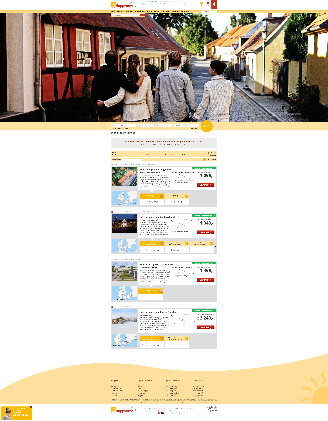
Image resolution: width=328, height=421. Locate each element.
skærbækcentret (153, 307)
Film (112, 392)
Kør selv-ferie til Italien (171, 385)
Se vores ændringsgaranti (199, 392)
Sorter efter (116, 160)
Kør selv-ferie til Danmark (172, 393)
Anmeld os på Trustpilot (198, 385)
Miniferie (140, 387)
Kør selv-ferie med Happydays (152, 1)
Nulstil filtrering (211, 155)
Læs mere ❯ (206, 184)
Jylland (128, 164)
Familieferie (141, 397)
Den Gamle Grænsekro (156, 212)
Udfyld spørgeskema (197, 393)
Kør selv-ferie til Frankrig (171, 388)
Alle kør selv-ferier (116, 385)
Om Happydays (147, 4)
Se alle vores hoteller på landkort (120, 128)
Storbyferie (141, 395)
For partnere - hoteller (117, 390)
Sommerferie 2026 (143, 390)
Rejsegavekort (168, 4)
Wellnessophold (142, 393)
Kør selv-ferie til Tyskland (172, 390)
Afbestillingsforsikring (197, 395)
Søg (207, 126)
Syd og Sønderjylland (136, 164)
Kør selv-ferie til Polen (171, 395)
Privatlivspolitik (160, 406)
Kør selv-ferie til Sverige (171, 392)
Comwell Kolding (152, 259)
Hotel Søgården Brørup (153, 164)
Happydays (116, 164)
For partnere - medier (117, 388)
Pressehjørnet (115, 395)
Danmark (123, 164)
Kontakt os (114, 397)
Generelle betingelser (176, 406)
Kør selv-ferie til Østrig (171, 387)
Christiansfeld (146, 212)
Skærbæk (145, 307)
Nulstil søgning (195, 128)
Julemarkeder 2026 (143, 392)
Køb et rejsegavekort (197, 388)
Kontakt (178, 4)
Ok (142, 15)
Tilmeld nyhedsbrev (197, 397)
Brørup (144, 164)
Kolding (144, 259)
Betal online (158, 4)
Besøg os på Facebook (198, 387)
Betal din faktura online (198, 390)
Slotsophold (141, 385)
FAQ (184, 4)
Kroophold (141, 388)
